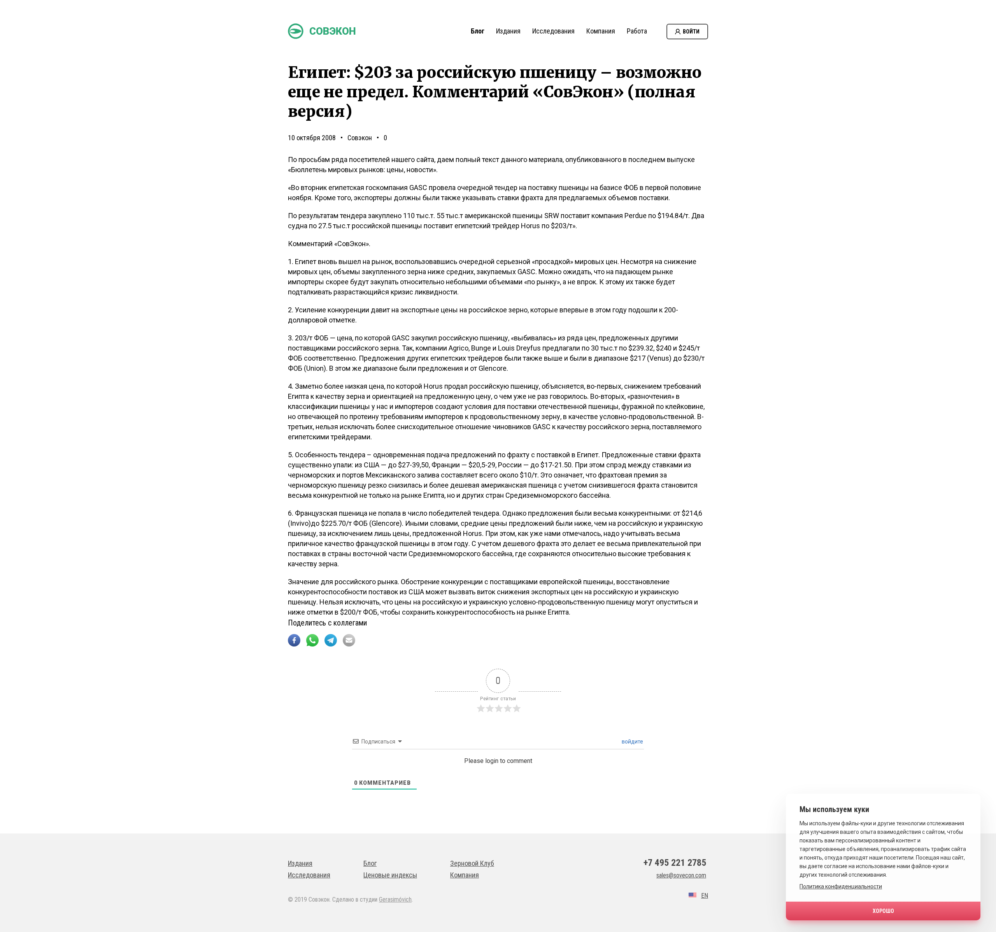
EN (704, 895)
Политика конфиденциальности (841, 886)
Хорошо (883, 911)
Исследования (553, 31)
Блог (477, 31)
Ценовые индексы (390, 875)
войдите (632, 741)
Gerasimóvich (395, 899)
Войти (691, 31)
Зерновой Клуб (472, 863)
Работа (637, 31)
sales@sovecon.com (681, 875)
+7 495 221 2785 (675, 862)
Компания (600, 31)
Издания (508, 31)
